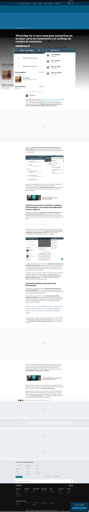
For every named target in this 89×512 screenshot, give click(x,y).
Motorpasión (52, 490)
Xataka (17, 490)
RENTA (40, 3)
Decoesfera (60, 491)
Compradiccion (60, 493)
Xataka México (18, 502)
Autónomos (57, 3)
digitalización (37, 400)
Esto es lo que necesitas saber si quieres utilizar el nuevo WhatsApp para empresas (52, 378)
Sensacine (34, 490)
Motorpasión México (52, 503)
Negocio (37, 471)
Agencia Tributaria (48, 3)
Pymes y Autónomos (68, 492)
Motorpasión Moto (53, 491)
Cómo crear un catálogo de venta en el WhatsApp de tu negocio (50, 198)
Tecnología (37, 468)
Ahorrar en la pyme (19, 473)
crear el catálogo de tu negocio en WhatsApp (50, 99)
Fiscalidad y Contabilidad (24, 3)
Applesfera (17, 493)
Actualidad (31, 400)
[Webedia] (71, 0)
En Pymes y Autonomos (45, 196)
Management (28, 468)
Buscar (71, 481)
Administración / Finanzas (28, 466)
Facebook (72, 3)
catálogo (48, 400)
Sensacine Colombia (34, 504)
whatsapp (43, 400)
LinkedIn (58, 476)
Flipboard (69, 3)
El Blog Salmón (69, 490)
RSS (54, 476)
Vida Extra (26, 491)
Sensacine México (36, 502)
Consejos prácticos (19, 465)
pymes (17, 471)
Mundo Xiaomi (18, 496)
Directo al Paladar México (44, 503)
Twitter (70, 3)
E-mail (29, 46)
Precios (30, 27)
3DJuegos (26, 490)
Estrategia (37, 465)
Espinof (34, 491)
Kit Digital (34, 3)
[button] (32, 95)
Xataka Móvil (18, 491)
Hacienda (25, 27)
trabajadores (38, 473)
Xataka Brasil (18, 504)
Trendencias (60, 490)
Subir (70, 485)
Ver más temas (19, 476)
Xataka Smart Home (19, 494)
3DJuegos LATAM (27, 502)
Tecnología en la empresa (28, 474)
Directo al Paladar (44, 490)
